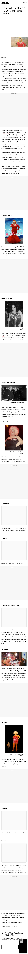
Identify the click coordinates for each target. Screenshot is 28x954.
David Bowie (5, 132)
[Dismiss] (25, 940)
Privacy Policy (8, 950)
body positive (5, 83)
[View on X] (14, 516)
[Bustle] (5, 2)
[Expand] (20, 940)
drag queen (4, 76)
